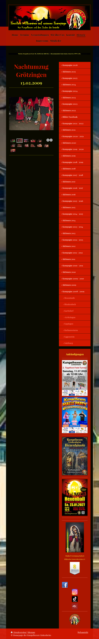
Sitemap (31, 632)
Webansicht (83, 632)
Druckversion (20, 632)
